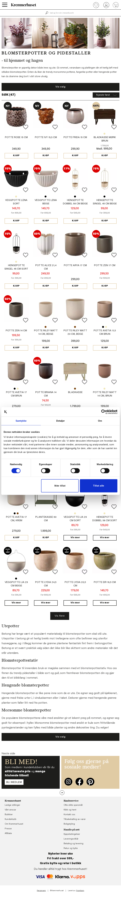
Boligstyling (69, 824)
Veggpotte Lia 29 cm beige (75, 513)
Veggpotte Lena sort (45, 196)
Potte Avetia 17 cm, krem (18, 389)
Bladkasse (104, 134)
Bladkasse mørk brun (75, 389)
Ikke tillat (59, 485)
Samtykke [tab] (21, 420)
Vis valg (60, 87)
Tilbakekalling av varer (75, 819)
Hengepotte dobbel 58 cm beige (104, 513)
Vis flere (60, 616)
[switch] (45, 470)
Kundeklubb (10, 819)
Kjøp (16, 156)
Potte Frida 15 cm (75, 137)
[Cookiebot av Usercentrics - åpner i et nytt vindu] (103, 411)
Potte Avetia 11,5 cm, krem (106, 327)
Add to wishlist (25, 127)
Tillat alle (98, 485)
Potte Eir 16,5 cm (105, 582)
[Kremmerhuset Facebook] (79, 782)
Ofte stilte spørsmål (73, 805)
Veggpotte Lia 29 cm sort (16, 578)
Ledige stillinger (12, 805)
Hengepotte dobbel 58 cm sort (75, 196)
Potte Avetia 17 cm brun (18, 513)
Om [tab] (100, 420)
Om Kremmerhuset (14, 824)
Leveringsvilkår (71, 839)
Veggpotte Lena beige (16, 196)
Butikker (9, 815)
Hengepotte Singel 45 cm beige (16, 262)
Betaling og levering (73, 844)
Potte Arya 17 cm (75, 265)
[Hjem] (23, 4)
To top (62, 792)
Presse (8, 829)
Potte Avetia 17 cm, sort (15, 389)
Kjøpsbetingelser (72, 834)
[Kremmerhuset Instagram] (68, 782)
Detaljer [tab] (60, 420)
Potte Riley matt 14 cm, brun (45, 327)
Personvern (41, 891)
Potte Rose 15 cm (16, 137)
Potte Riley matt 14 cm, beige (104, 389)
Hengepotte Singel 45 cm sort (104, 196)
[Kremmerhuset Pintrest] (90, 782)
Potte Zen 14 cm (16, 330)
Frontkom (80, 891)
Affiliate (8, 833)
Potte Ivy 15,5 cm (46, 137)
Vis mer (75, 538)
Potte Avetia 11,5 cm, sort (103, 327)
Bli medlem (14, 782)
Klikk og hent (70, 810)
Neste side (8, 753)
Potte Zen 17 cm (104, 265)
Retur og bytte (71, 848)
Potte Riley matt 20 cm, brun (75, 327)
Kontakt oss (69, 815)
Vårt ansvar (10, 810)
